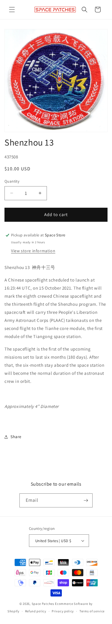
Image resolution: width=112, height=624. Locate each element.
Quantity (11, 181)
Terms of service (92, 611)
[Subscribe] (85, 500)
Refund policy (35, 611)
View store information (33, 250)
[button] (12, 9)
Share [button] (16, 436)
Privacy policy (63, 611)
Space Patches (43, 604)
